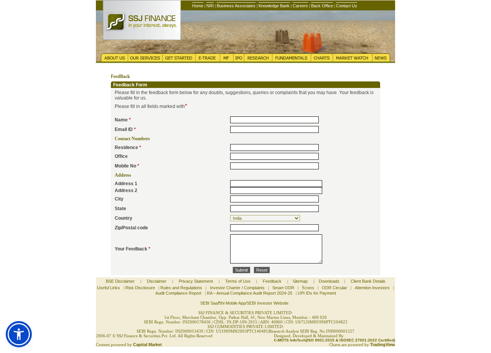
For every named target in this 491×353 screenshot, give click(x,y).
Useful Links (108, 287)
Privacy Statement (196, 281)
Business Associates (236, 5)
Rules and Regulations (181, 287)
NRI (210, 5)
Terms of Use (237, 281)
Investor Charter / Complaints (237, 287)
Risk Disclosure (140, 287)
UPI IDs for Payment (317, 293)
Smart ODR (283, 287)
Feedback (272, 281)
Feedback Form (130, 85)
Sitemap (300, 281)
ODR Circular (334, 287)
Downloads (329, 281)
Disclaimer (156, 281)
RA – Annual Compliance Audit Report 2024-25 (249, 293)
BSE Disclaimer (120, 281)
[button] (19, 334)
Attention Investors (372, 287)
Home (197, 5)
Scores (308, 287)
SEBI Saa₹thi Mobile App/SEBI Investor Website (244, 303)
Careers (300, 5)
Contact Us (346, 5)
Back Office (322, 5)
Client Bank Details (368, 281)
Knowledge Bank (274, 5)
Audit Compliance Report (178, 293)
